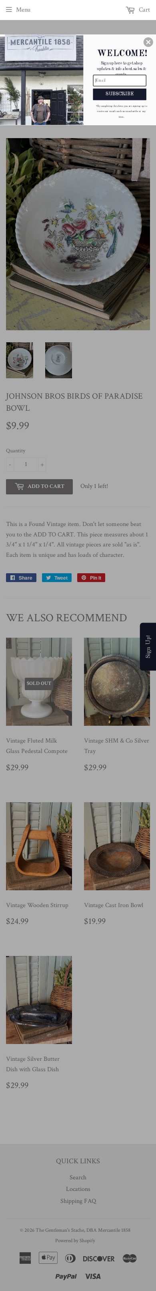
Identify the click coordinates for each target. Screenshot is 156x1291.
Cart (143, 10)
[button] (148, 42)
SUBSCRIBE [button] (119, 94)
